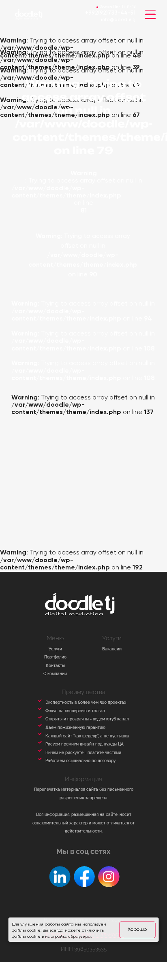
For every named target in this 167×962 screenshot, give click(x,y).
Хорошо (137, 929)
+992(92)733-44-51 (110, 13)
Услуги (55, 648)
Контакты (55, 665)
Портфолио (55, 656)
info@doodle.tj (118, 19)
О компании (55, 673)
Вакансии (112, 648)
